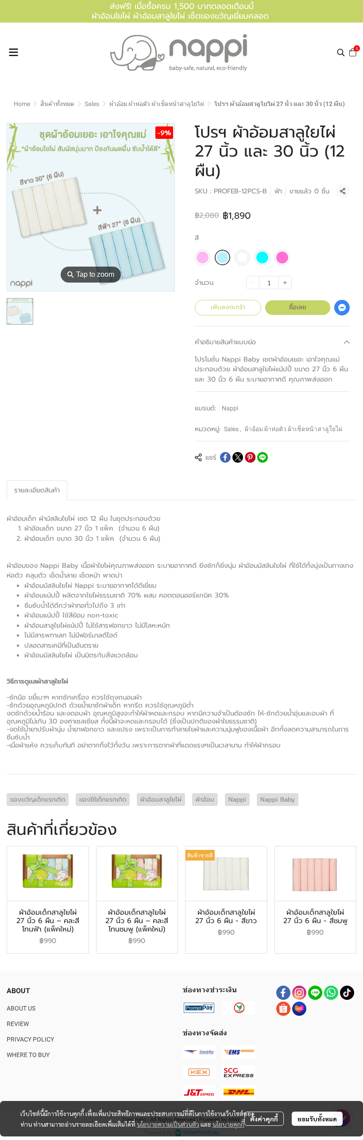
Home (22, 103)
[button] (341, 52)
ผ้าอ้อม (205, 799)
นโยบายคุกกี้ (228, 1124)
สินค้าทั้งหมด (57, 103)
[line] (315, 993)
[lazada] (299, 1009)
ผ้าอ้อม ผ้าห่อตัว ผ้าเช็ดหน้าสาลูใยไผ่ (156, 103)
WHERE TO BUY (28, 1054)
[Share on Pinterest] (250, 457)
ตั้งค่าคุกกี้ (264, 1119)
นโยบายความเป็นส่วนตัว (168, 1124)
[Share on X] (237, 457)
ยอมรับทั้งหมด (317, 1119)
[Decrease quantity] (253, 282)
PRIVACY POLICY (30, 1039)
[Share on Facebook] (225, 457)
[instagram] (299, 993)
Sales (92, 103)
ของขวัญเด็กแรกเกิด (37, 799)
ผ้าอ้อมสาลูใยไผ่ (161, 799)
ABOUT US (21, 1008)
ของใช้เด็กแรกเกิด (102, 799)
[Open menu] (13, 52)
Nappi (230, 408)
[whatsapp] (331, 993)
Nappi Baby (277, 799)
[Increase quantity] (285, 282)
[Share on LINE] (262, 457)
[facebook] (283, 993)
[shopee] (283, 1009)
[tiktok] (347, 993)
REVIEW (18, 1023)
